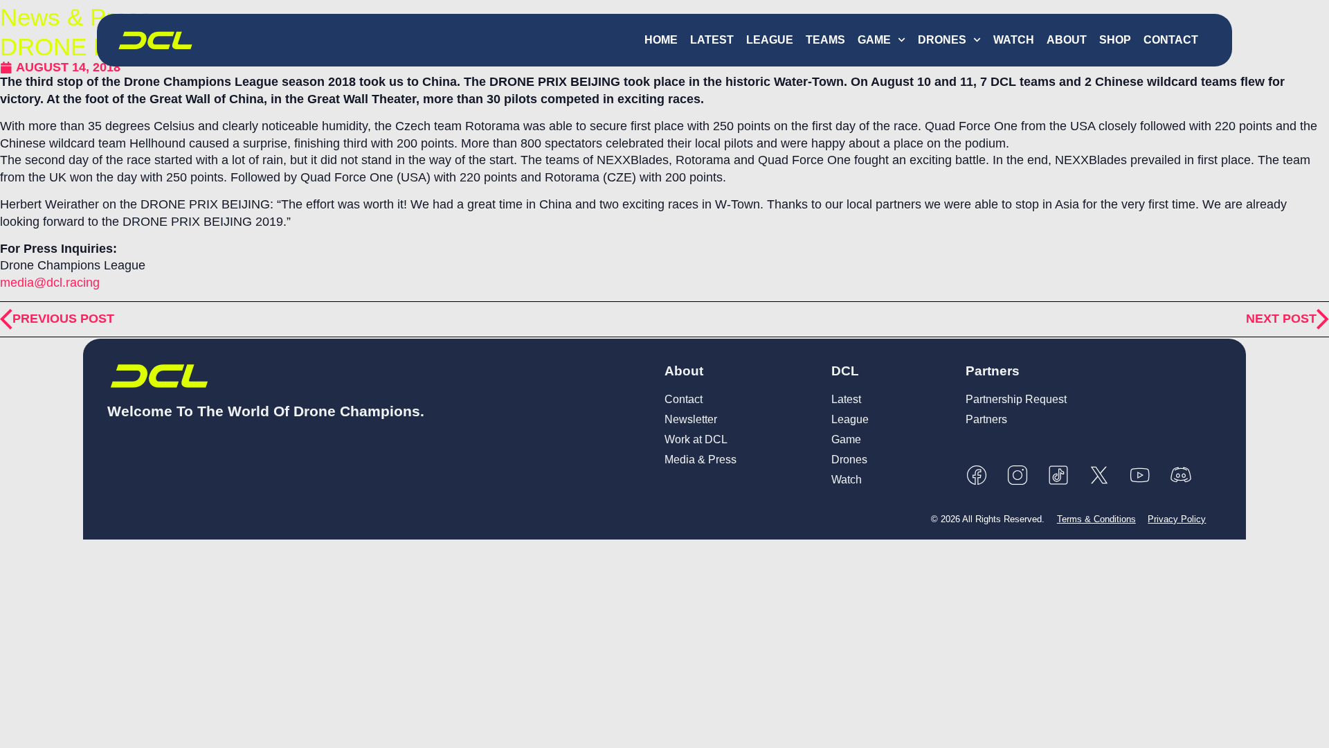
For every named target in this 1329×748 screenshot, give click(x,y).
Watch (1013, 40)
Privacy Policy (1177, 519)
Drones (942, 40)
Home (661, 40)
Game (874, 40)
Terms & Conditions (1096, 519)
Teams (825, 40)
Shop (1115, 40)
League (769, 40)
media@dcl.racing (50, 283)
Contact (1170, 40)
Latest (712, 40)
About (1067, 40)
